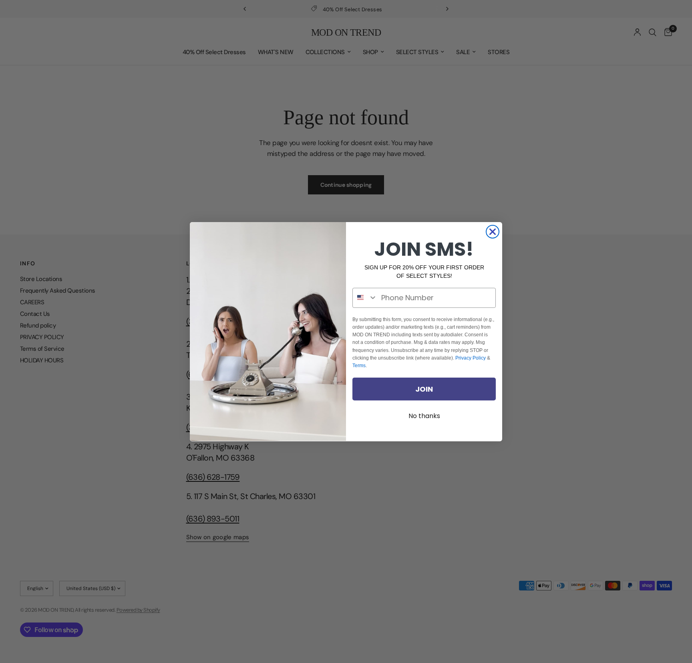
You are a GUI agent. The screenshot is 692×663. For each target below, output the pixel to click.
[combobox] (365, 297)
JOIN (424, 389)
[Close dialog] (492, 231)
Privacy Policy (470, 357)
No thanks (424, 415)
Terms (359, 365)
